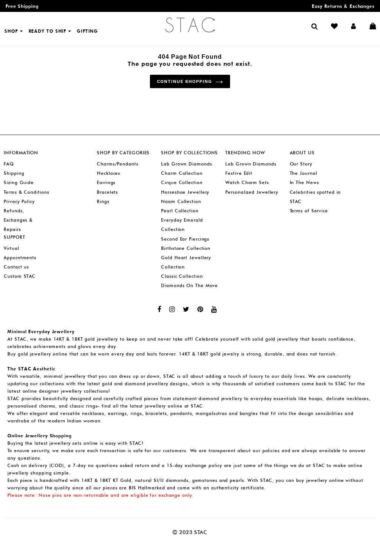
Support (14, 237)
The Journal (303, 173)
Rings (103, 201)
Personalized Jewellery (251, 192)
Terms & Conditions (26, 192)
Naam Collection (181, 201)
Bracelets (107, 192)
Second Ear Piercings (185, 239)
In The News (304, 182)
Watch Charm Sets (247, 182)
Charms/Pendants (117, 164)
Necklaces (108, 173)
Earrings (106, 182)
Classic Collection (182, 276)
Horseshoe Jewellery (185, 192)
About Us (302, 152)
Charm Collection (181, 173)
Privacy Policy (19, 201)
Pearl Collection (179, 210)
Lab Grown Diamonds (186, 164)
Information (21, 152)
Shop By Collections (189, 152)
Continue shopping (184, 81)
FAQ (9, 164)
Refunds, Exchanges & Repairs (18, 220)
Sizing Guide (19, 182)
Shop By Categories (123, 152)
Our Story (301, 164)
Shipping (14, 173)
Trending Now (245, 152)
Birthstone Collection (185, 248)
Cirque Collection (181, 182)
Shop (12, 31)
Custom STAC (20, 276)
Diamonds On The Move (189, 285)
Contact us (16, 267)
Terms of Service (309, 210)
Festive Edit (238, 173)
